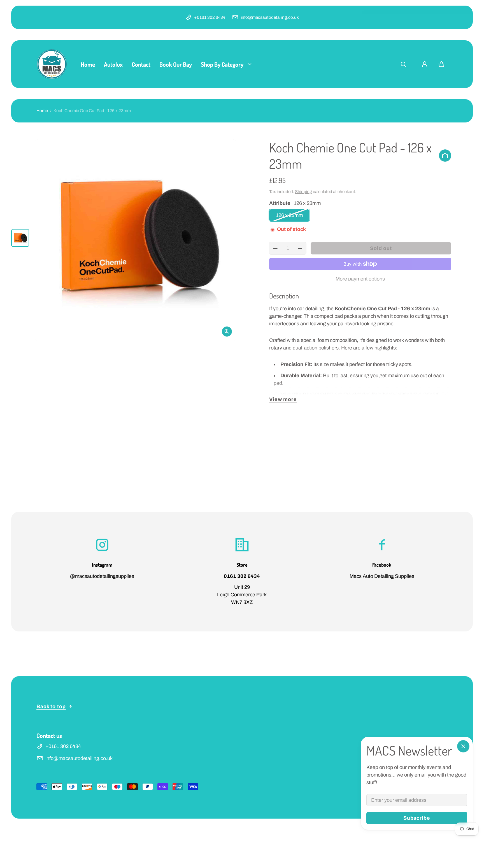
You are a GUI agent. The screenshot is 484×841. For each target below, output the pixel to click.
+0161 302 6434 (209, 17)
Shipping (303, 191)
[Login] (424, 64)
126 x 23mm (289, 215)
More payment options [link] (360, 279)
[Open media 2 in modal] (135, 240)
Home (42, 110)
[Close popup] (463, 746)
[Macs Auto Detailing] (51, 64)
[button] (403, 64)
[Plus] (300, 248)
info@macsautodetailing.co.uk (270, 17)
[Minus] (275, 248)
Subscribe (416, 818)
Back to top (51, 706)
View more (283, 399)
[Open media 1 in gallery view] (20, 238)
